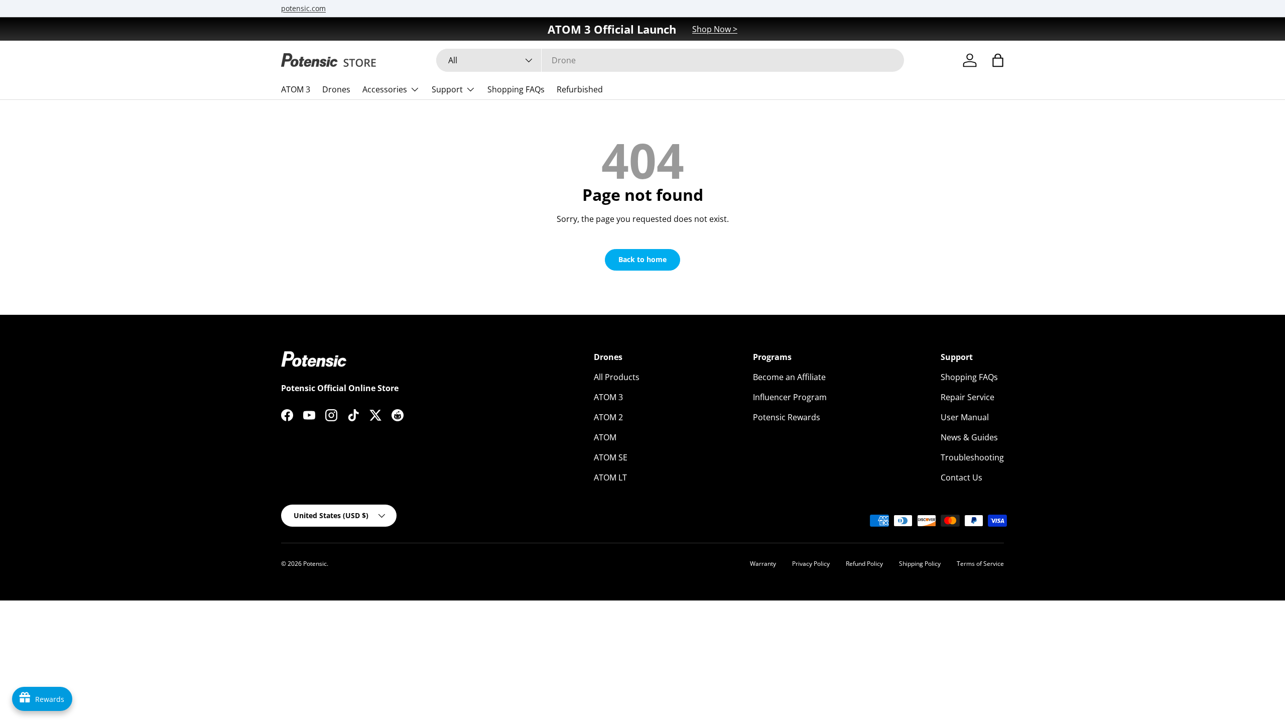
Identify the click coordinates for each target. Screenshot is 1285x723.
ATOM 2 (608, 417)
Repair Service (967, 397)
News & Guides (969, 437)
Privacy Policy (811, 563)
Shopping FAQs (516, 89)
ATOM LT (610, 477)
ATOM (605, 437)
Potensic (315, 563)
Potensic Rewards (786, 417)
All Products (616, 377)
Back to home (642, 259)
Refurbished (580, 89)
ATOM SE (610, 457)
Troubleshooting (972, 457)
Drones (336, 89)
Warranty (763, 563)
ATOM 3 (295, 89)
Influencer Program (790, 397)
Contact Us (961, 477)
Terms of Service (980, 563)
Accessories (384, 89)
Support (447, 89)
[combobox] (670, 60)
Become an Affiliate (789, 377)
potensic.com (303, 8)
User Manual (965, 417)
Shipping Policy (920, 563)
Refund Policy (864, 563)
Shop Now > (714, 29)
